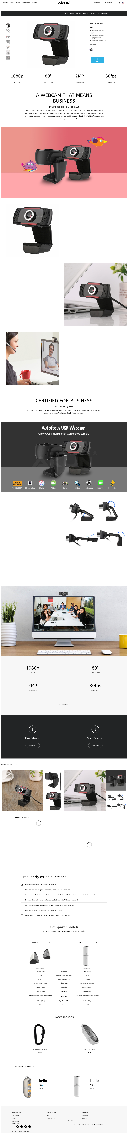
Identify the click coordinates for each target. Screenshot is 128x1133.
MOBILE (5, 3)
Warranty (14, 1118)
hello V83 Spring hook (40, 1049)
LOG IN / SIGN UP (107, 3)
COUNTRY (123, 3)
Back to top (70, 1120)
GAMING (35, 3)
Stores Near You (51, 1118)
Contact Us (84, 1118)
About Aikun (85, 1115)
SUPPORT (78, 13)
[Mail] (29, 1126)
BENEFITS (65, 13)
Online (48, 1115)
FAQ (98, 13)
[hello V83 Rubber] (89, 1038)
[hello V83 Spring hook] (40, 1038)
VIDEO (93, 13)
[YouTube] (21, 1126)
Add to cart (97, 60)
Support (97, 3)
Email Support (15, 1121)
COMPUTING (26, 3)
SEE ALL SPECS (63, 704)
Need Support (15, 1115)
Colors (93, 45)
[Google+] (25, 1126)
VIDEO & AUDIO (15, 3)
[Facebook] (17, 1126)
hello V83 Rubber (89, 1049)
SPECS (72, 13)
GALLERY (86, 13)
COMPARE (104, 13)
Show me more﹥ (40, 968)
